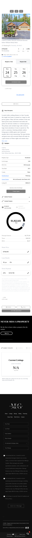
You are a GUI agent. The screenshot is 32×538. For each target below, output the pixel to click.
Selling (19, 413)
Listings (10, 413)
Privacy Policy (8, 498)
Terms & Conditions (22, 496)
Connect (22, 417)
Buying (15, 413)
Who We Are (17, 417)
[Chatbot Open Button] (27, 533)
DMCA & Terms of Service (20, 536)
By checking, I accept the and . (17, 497)
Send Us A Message (16, 506)
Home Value (10, 417)
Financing (25, 413)
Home (6, 413)
